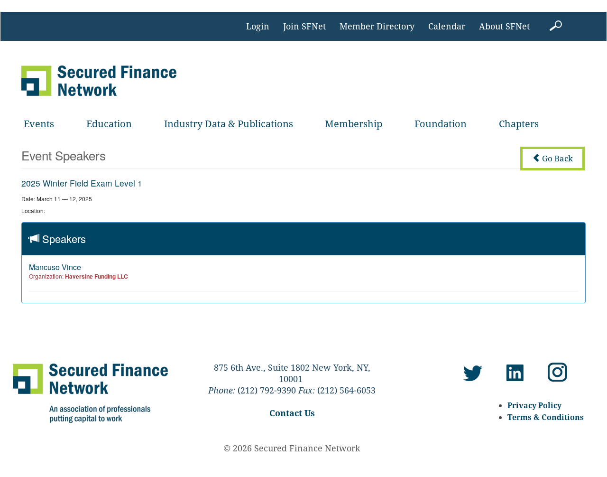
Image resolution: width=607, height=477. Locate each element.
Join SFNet (304, 26)
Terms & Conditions (545, 417)
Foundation (440, 123)
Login (257, 26)
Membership (353, 123)
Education (109, 123)
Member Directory (377, 26)
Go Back (556, 158)
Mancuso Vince (55, 267)
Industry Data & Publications (228, 123)
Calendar (446, 26)
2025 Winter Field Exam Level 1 (81, 183)
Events (39, 123)
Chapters (519, 123)
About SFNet (504, 26)
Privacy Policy (534, 405)
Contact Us (292, 413)
